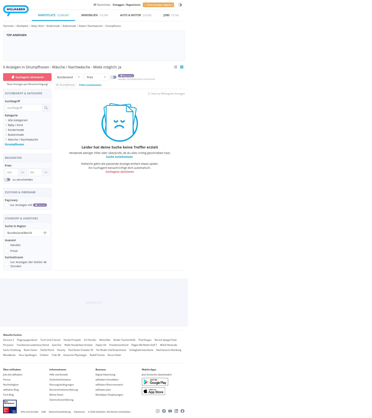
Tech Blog (8, 394)
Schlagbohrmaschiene (141, 350)
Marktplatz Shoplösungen (109, 394)
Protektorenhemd (118, 345)
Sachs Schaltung (12, 350)
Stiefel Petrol (47, 350)
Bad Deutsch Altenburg (168, 350)
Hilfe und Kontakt (58, 374)
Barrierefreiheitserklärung (63, 389)
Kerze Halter (114, 355)
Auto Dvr (56, 345)
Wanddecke (9, 355)
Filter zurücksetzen (90, 85)
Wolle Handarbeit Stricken (79, 345)
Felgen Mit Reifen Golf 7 (144, 345)
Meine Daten (56, 394)
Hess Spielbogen (28, 355)
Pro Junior (8, 345)
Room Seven (30, 350)
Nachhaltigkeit (11, 384)
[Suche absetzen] (46, 108)
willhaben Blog (11, 389)
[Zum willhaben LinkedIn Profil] (176, 411)
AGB (43, 411)
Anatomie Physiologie (75, 355)
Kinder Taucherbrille (124, 340)
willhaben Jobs (103, 389)
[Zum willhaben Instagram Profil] (157, 411)
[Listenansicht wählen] (175, 67)
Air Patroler (90, 340)
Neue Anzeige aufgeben (160, 4)
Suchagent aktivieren (30, 77)
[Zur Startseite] (16, 11)
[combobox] (23, 108)
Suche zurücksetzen (119, 157)
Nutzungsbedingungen (61, 384)
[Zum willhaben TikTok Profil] (164, 411)
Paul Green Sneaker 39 (80, 350)
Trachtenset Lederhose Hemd (33, 345)
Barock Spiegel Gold (165, 340)
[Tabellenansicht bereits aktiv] (182, 67)
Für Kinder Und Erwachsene (111, 350)
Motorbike (104, 340)
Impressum (79, 411)
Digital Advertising (105, 374)
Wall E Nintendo (168, 345)
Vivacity (61, 350)
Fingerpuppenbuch (27, 340)
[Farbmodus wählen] (180, 5)
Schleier (44, 355)
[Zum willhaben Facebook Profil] (182, 411)
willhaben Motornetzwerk (109, 384)
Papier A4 (101, 345)
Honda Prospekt (72, 340)
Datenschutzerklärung (61, 399)
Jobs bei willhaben (12, 374)
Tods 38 (56, 355)
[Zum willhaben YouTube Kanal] (170, 411)
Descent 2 (8, 340)
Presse (6, 379)
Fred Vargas (145, 340)
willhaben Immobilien (107, 379)
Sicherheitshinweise (60, 379)
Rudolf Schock (97, 355)
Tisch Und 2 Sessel (50, 340)
